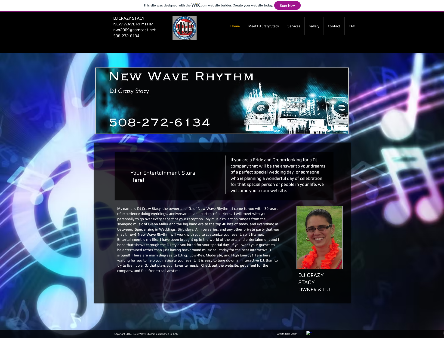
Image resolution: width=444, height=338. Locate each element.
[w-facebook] (309, 334)
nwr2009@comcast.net (134, 29)
